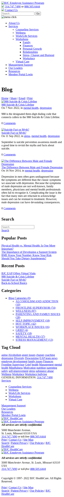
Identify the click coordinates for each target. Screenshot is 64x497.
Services (13, 26)
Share (13, 98)
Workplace (29, 58)
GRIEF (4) (22, 330)
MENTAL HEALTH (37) (30, 336)
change (40, 354)
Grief (28, 364)
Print (30, 98)
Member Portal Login (21, 74)
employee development (14, 361)
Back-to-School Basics (14, 282)
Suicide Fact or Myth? (13, 132)
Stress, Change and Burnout (38, 55)
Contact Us (15, 439)
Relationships (30, 51)
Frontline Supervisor (12, 364)
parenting (52, 367)
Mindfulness (16, 367)
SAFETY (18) (24, 333)
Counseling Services (27, 29)
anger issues (28, 354)
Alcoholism (14, 354)
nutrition (41, 367)
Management (46, 364)
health (35, 364)
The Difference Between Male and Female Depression (32, 167)
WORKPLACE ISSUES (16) (32, 326)
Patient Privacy (19, 442)
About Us (14, 23)
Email (22, 98)
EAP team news (48, 358)
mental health (30, 107)
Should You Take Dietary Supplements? (23, 258)
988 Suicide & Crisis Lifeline (17, 104)
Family (27, 42)
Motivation (29, 367)
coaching (50, 354)
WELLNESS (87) (26, 310)
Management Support (21, 64)
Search (5, 442)
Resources (14, 71)
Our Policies (37, 442)
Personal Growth (32, 48)
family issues (35, 361)
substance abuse (45, 370)
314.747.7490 (13, 6)
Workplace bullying (36, 374)
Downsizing (32, 358)
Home (4, 98)
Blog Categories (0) (20, 298)
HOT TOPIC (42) (26, 323)
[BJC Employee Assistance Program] (22, 2)
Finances (28, 45)
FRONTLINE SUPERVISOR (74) (35, 307)
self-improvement (18, 370)
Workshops (22, 39)
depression (46, 107)
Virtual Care (22, 61)
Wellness (21, 32)
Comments (10, 123)
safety (4, 370)
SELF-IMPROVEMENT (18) (33, 320)
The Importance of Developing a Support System (29, 251)
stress (27, 136)
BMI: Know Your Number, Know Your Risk (26, 255)
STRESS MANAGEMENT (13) (34, 339)
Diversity (19, 358)
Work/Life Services (26, 35)
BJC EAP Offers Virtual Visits (18, 273)
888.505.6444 (32, 6)
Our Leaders (16, 67)
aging (4, 354)
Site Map (28, 439)
